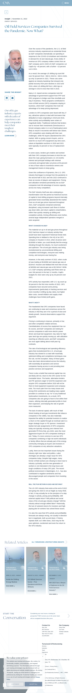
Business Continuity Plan (48, 669)
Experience (45, 652)
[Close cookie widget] (43, 656)
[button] (65, 3)
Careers (61, 633)
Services (44, 646)
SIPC (61, 672)
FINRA (66, 672)
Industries (44, 648)
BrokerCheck (45, 666)
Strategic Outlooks (63, 631)
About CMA (62, 627)
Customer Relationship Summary (50, 672)
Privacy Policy (53, 666)
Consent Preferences (47, 685)
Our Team (61, 629)
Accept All (33, 684)
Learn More (9, 135)
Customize (15, 684)
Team (43, 650)
